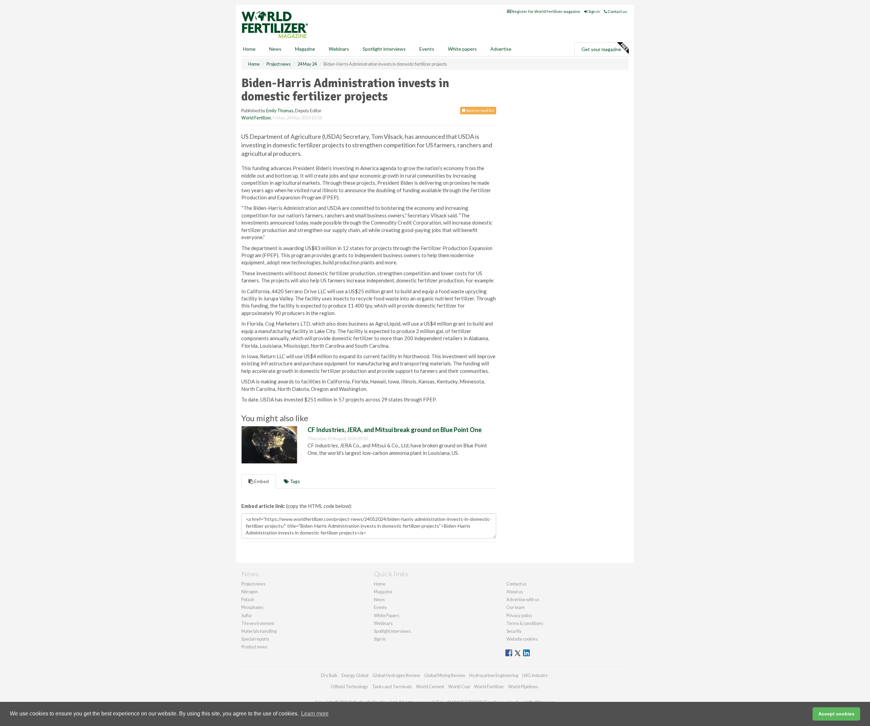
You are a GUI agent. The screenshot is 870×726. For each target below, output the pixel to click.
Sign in (594, 11)
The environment (257, 623)
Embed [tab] (261, 481)
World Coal (459, 686)
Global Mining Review (444, 675)
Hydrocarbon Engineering (493, 675)
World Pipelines (523, 686)
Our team (515, 607)
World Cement (430, 686)
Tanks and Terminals (392, 686)
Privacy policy (519, 615)
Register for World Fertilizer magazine (545, 11)
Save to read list (479, 110)
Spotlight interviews (384, 49)
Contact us (617, 11)
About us (514, 591)
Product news (254, 646)
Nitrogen (249, 591)
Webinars (339, 49)
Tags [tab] (294, 481)
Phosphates (252, 607)
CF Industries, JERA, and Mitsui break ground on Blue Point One (395, 429)
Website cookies (522, 639)
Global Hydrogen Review (396, 675)
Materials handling (259, 631)
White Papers (386, 615)
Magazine (305, 49)
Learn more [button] (315, 713)
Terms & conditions (524, 623)
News (379, 599)
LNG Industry (535, 675)
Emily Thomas (279, 110)
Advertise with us (522, 599)
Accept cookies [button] (836, 713)
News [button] (275, 49)
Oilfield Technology (349, 686)
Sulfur (246, 615)
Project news (253, 584)
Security (514, 631)
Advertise (500, 49)
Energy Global (355, 675)
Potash (247, 599)
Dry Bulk (329, 675)
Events (426, 49)
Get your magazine (601, 49)
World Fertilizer (256, 117)
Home (249, 49)
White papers (462, 49)
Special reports (255, 639)
